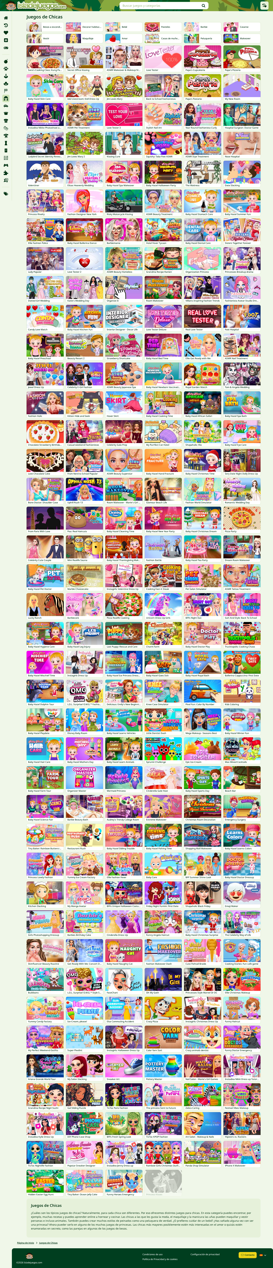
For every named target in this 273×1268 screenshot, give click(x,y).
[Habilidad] (5, 135)
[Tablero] (5, 180)
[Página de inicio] (5, 18)
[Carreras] (5, 91)
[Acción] (5, 61)
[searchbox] (164, 5)
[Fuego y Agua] (5, 128)
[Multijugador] (5, 165)
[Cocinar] (5, 113)
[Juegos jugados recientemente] (264, 5)
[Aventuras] (5, 83)
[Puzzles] (5, 173)
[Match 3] (5, 158)
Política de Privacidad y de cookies (160, 1259)
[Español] (263, 1255)
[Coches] (5, 106)
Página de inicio (25, 1242)
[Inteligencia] (5, 143)
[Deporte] (5, 120)
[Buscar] (203, 5)
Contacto (249, 1254)
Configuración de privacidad (205, 1254)
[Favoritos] (5, 32)
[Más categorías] (5, 194)
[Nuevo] (5, 40)
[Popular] (5, 47)
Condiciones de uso (152, 1254)
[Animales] (5, 68)
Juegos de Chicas (48, 1242)
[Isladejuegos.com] (35, 5)
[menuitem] (5, 18)
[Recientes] (5, 25)
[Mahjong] (5, 150)
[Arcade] (5, 76)
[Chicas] (5, 98)
